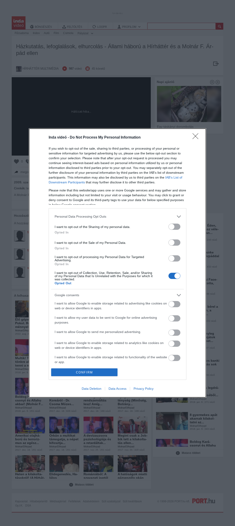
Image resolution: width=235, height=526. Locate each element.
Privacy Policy (144, 388)
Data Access (117, 388)
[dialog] (117, 263)
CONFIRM (84, 372)
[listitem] (117, 216)
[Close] (197, 137)
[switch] (174, 227)
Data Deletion (91, 388)
